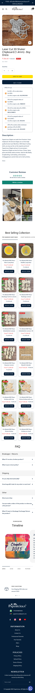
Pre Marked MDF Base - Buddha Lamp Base (26, 261)
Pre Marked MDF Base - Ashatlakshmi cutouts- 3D (26, 330)
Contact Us (17, 633)
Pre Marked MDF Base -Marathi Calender (26, 364)
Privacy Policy (17, 656)
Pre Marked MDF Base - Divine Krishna (9, 430)
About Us (17, 630)
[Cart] (32, 9)
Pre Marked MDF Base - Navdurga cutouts (26, 295)
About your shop (7, 498)
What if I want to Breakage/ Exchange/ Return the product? (16, 512)
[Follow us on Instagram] (15, 619)
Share (3, 160)
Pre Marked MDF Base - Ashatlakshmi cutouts (9, 330)
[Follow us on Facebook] (10, 619)
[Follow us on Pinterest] (20, 619)
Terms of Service (17, 662)
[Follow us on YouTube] (25, 619)
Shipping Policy (17, 665)
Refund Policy (17, 659)
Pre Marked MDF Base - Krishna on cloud (26, 430)
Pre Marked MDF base (10, 237)
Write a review (17, 182)
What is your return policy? (10, 465)
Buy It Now (17, 82)
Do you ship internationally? (10, 478)
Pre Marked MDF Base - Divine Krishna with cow (26, 398)
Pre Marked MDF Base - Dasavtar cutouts (9, 364)
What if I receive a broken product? (13, 459)
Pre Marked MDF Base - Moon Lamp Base (9, 261)
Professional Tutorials (18, 636)
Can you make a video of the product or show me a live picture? (17, 504)
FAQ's (17, 643)
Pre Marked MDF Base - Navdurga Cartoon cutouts (9, 295)
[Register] (29, 682)
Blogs (17, 646)
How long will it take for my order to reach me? (16, 484)
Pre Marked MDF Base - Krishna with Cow (9, 398)
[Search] (6, 9)
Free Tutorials (17, 640)
